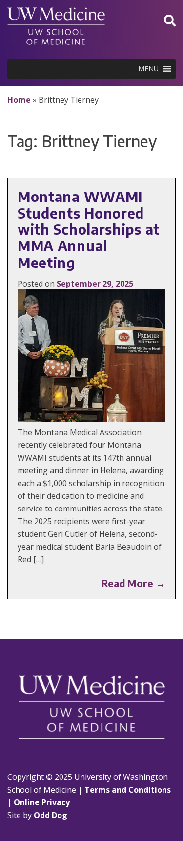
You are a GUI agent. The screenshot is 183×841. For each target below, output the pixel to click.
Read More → (133, 583)
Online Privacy (42, 802)
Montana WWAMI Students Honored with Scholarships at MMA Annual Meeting (89, 229)
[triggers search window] (170, 20)
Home (19, 99)
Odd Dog (50, 815)
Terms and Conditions (127, 789)
